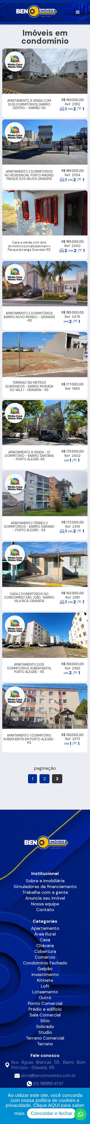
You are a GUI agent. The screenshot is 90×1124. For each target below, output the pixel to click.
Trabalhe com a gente (45, 892)
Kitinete (45, 980)
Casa (45, 940)
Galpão (45, 969)
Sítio (45, 1021)
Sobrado (45, 1026)
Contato (45, 910)
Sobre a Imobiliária (45, 881)
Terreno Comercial (45, 1038)
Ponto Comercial (45, 1003)
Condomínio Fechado (45, 963)
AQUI (54, 1105)
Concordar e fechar (51, 1113)
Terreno (45, 1044)
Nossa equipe (45, 904)
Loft (45, 986)
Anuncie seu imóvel (45, 898)
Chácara (45, 946)
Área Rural (45, 934)
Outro (45, 998)
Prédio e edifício (45, 1009)
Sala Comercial (45, 1015)
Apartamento (45, 928)
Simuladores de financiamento (45, 887)
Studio (45, 1032)
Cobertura (45, 951)
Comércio (45, 957)
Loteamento (45, 992)
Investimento (45, 974)
